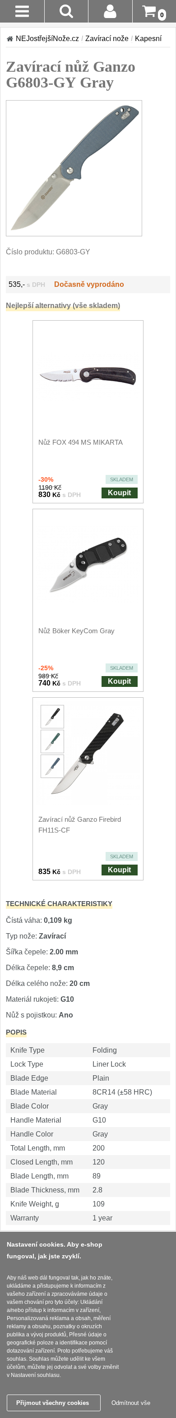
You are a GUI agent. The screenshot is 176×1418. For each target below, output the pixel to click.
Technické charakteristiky (59, 903)
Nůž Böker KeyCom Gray (76, 631)
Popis (16, 1032)
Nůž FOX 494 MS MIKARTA (80, 442)
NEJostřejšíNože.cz (47, 38)
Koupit (119, 493)
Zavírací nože (107, 38)
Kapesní (148, 38)
